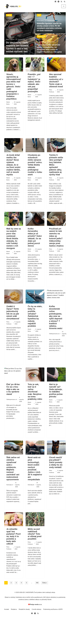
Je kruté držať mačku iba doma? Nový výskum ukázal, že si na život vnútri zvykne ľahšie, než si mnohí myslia (13, 165)
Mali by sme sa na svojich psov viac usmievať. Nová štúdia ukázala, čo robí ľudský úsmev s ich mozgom (13, 238)
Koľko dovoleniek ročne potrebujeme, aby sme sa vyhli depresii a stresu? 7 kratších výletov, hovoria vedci (55, 317)
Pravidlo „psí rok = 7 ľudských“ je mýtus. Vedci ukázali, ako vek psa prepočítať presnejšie (34, 83)
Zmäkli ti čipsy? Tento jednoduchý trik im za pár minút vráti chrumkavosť (12, 312)
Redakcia (14, 609)
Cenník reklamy (36, 609)
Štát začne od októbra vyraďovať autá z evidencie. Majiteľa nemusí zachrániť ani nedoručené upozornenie (13, 468)
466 (37, 582)
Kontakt (6, 609)
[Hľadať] (64, 1)
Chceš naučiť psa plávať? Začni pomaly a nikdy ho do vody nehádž (55, 462)
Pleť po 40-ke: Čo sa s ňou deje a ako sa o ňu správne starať (13, 389)
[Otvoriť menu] (63, 6)
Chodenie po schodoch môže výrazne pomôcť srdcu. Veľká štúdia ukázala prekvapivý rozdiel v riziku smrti (35, 165)
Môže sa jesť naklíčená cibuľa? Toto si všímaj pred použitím (34, 534)
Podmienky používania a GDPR (53, 609)
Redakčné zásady (24, 609)
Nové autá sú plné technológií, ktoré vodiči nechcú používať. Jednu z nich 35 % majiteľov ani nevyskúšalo (35, 468)
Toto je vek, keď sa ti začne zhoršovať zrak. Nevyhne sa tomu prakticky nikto (35, 391)
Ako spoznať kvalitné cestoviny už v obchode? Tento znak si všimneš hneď (56, 80)
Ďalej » (44, 582)
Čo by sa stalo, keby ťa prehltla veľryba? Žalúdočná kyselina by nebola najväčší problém (35, 316)
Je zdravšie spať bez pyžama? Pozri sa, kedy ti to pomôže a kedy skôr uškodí (13, 536)
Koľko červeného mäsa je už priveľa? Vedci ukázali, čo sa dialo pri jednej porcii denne (35, 237)
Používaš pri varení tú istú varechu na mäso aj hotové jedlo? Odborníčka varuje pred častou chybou (56, 237)
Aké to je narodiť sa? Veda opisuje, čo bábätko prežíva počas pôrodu (56, 390)
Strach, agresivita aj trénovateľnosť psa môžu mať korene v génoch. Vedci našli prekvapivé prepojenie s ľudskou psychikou (13, 86)
